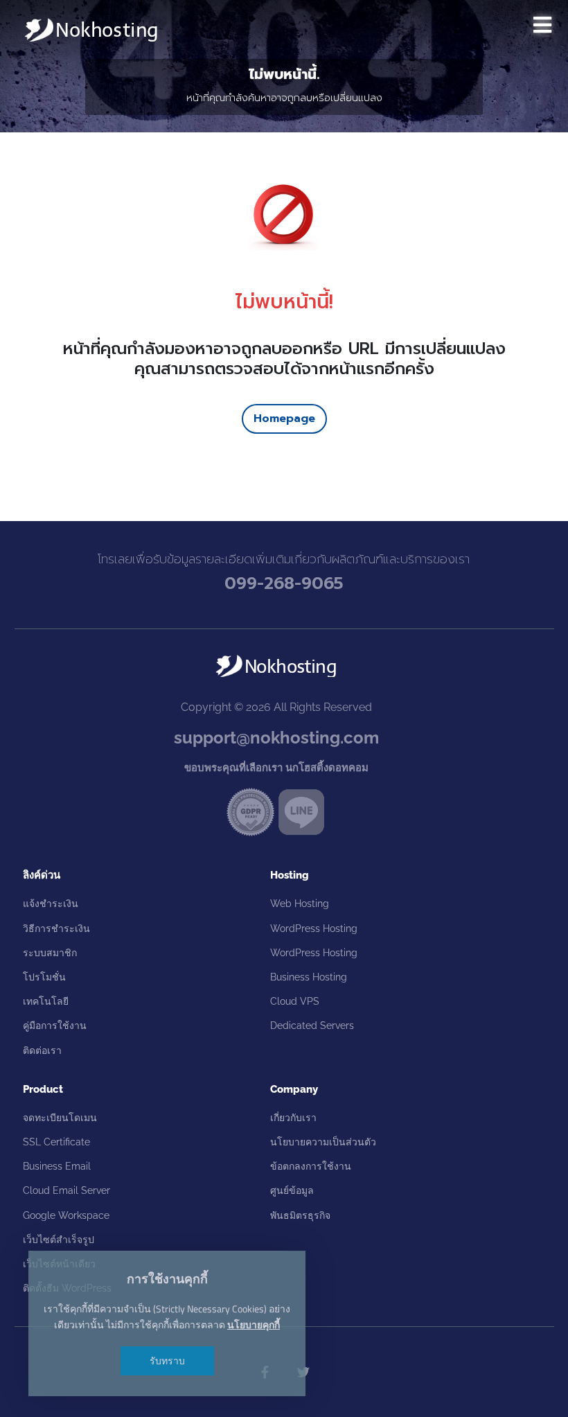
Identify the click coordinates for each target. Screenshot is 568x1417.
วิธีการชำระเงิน (56, 928)
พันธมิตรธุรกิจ (300, 1215)
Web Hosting (299, 903)
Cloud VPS (294, 1001)
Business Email (57, 1166)
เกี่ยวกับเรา (293, 1117)
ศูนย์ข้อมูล (292, 1190)
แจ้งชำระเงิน (50, 903)
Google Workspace (66, 1215)
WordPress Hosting (313, 928)
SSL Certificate (56, 1141)
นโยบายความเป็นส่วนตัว (323, 1141)
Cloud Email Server (66, 1190)
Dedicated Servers (312, 1025)
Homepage (284, 418)
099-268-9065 (284, 583)
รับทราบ (167, 1360)
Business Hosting (308, 977)
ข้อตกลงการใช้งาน (310, 1166)
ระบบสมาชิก (50, 952)
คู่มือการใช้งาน (55, 1025)
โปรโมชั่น (44, 977)
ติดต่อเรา (42, 1050)
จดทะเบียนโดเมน (60, 1117)
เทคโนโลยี (46, 1001)
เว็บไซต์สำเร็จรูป (58, 1239)
